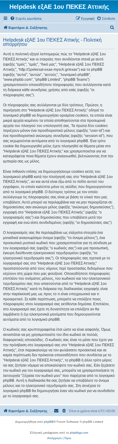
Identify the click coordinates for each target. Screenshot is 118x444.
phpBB (49, 421)
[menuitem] (26, 18)
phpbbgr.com (79, 432)
